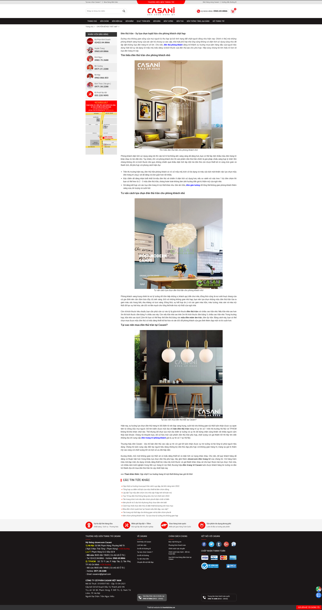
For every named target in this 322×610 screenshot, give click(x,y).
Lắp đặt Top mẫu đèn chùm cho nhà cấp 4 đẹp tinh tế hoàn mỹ (147, 493)
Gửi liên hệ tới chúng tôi (308, 607)
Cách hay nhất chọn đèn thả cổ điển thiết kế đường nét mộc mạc (148, 506)
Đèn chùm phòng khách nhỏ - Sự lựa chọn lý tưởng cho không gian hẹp (150, 516)
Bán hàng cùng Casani (211, 2)
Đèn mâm (129, 21)
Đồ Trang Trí (218, 21)
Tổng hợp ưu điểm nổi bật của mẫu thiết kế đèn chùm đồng (146, 489)
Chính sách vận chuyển (177, 549)
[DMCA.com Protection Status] (231, 566)
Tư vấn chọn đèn (143, 559)
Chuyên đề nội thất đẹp (145, 562)
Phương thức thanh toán (177, 545)
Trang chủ (92, 21)
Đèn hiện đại (117, 21)
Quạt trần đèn (143, 21)
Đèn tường (168, 21)
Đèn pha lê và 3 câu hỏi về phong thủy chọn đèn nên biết (145, 503)
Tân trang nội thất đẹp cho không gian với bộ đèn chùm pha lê (147, 512)
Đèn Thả (180, 21)
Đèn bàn (156, 21)
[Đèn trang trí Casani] (161, 11)
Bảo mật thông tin (175, 542)
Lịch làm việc (141, 545)
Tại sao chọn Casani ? (93, 2)
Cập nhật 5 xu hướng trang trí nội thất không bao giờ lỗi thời (166, 474)
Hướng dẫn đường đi (229, 2)
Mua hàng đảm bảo (111, 2)
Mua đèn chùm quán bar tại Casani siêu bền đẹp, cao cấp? (145, 509)
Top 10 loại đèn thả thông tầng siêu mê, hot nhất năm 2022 (146, 496)
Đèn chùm (104, 21)
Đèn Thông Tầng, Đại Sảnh (198, 21)
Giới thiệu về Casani (144, 542)
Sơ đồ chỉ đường (143, 555)
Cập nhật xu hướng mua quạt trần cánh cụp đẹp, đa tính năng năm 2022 (151, 486)
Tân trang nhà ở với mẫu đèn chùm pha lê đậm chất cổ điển (146, 499)
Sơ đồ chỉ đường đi (144, 549)
